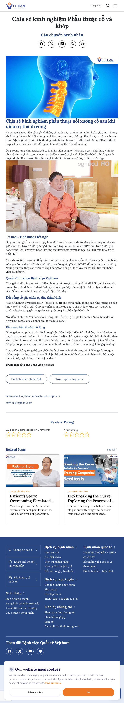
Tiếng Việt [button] (95, 5)
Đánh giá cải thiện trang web (62, 626)
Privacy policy (35, 692)
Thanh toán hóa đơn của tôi (61, 598)
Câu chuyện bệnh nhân (20, 491)
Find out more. (53, 683)
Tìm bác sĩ (51, 589)
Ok (88, 692)
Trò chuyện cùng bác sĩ (70, 379)
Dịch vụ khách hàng (57, 561)
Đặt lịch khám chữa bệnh (26, 379)
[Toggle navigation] (115, 5)
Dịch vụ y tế (52, 552)
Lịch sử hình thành (17, 598)
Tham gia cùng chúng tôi (60, 612)
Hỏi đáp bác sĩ (53, 594)
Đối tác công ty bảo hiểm (59, 571)
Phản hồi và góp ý (55, 617)
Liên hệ (49, 621)
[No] (119, 661)
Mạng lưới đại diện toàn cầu (23, 603)
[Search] (108, 6)
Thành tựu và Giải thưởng (21, 608)
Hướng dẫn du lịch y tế (58, 566)
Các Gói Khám (53, 557)
